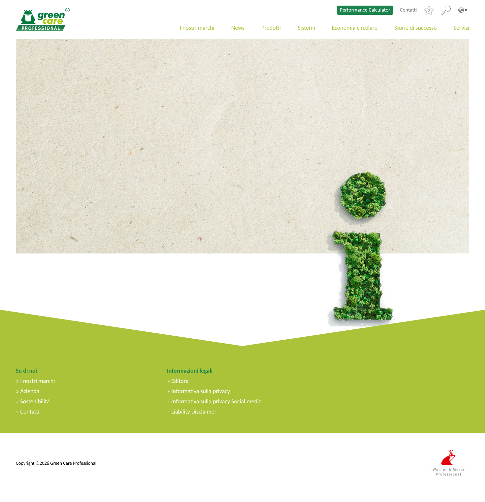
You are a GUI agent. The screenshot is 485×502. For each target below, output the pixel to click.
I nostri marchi (197, 27)
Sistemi (306, 27)
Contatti (408, 10)
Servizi (461, 27)
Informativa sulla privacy (200, 391)
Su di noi (26, 370)
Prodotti (271, 27)
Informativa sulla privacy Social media (216, 401)
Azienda (29, 391)
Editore (179, 381)
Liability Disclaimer (193, 411)
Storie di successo (415, 27)
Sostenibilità (34, 401)
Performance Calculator (365, 10)
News (237, 27)
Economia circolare (354, 27)
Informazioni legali (189, 370)
